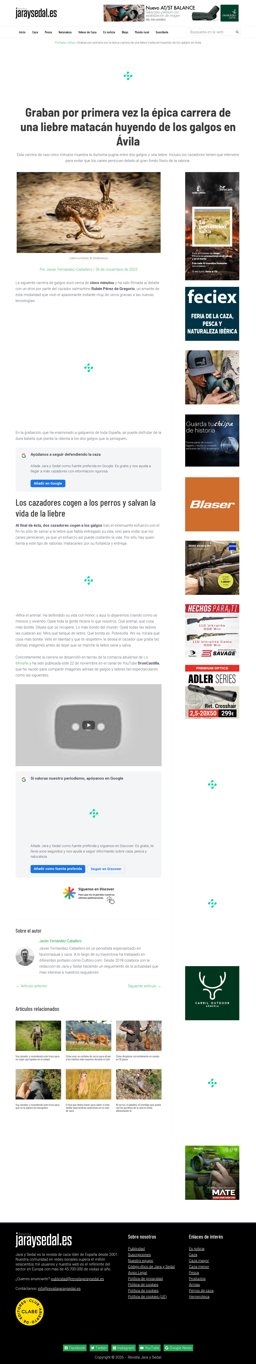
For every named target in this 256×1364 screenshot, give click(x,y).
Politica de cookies (143, 1284)
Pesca (194, 1272)
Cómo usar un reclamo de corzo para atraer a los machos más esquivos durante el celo (88, 1057)
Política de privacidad (145, 1278)
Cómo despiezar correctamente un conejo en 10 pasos (137, 1057)
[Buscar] (237, 32)
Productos (197, 1278)
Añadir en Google (48, 483)
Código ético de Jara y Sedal (151, 1266)
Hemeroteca (199, 1296)
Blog (71, 42)
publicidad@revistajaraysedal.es (77, 1279)
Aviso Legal (137, 1272)
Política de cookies (143, 1290)
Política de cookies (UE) (147, 1296)
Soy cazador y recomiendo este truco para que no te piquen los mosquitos (37, 1106)
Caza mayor (199, 1260)
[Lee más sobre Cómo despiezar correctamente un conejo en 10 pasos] (139, 1035)
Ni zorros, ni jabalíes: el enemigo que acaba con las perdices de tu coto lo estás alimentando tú (138, 1107)
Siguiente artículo (144, 986)
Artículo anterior (31, 986)
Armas (194, 1284)
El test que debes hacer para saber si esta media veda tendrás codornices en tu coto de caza (87, 1107)
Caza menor (199, 1266)
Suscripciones (139, 1254)
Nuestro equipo (140, 1260)
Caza (193, 1254)
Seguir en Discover (106, 869)
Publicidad (136, 1248)
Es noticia (196, 1248)
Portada (60, 42)
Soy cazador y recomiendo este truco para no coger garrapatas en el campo (37, 1057)
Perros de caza (201, 1290)
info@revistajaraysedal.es (59, 1288)
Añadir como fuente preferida (58, 868)
